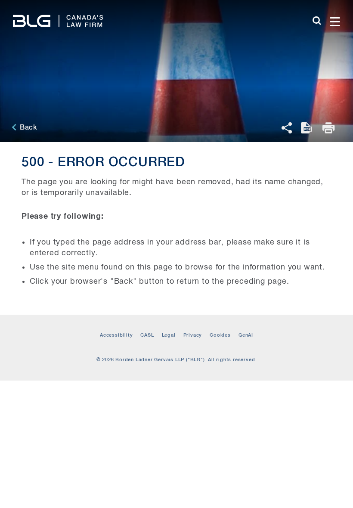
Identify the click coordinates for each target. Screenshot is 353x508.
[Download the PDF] (307, 127)
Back (27, 127)
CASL (147, 335)
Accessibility (116, 335)
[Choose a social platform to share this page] (287, 127)
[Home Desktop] (58, 14)
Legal (169, 335)
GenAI (245, 335)
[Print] (329, 127)
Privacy (192, 335)
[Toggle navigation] (335, 14)
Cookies (220, 335)
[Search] (317, 20)
